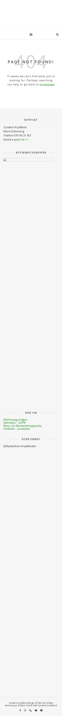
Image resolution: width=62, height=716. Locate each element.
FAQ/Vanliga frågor (15, 420)
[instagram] (25, 710)
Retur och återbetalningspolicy (22, 426)
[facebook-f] (20, 710)
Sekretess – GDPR (14, 422)
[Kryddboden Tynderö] (31, 15)
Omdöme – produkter (16, 429)
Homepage (47, 84)
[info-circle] (41, 710)
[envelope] (36, 710)
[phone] (30, 710)
